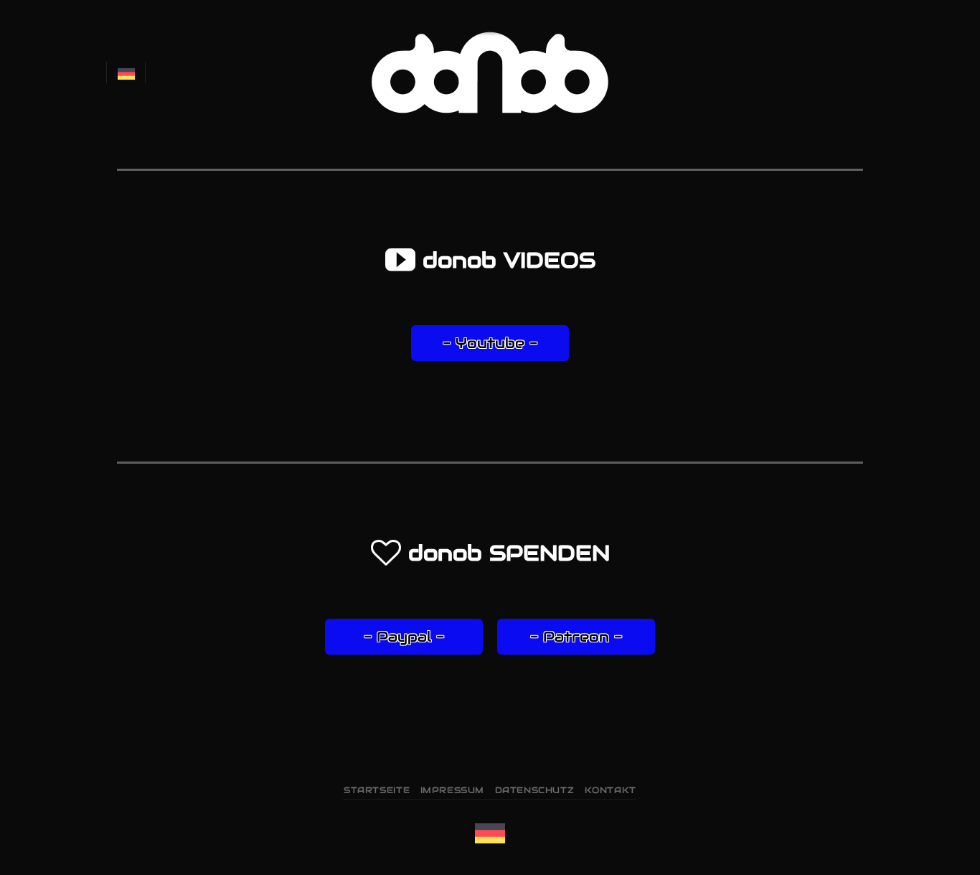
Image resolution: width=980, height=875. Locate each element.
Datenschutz (535, 790)
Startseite (377, 790)
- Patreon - (576, 636)
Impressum (452, 790)
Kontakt (610, 790)
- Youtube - (490, 343)
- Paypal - (404, 636)
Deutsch (126, 72)
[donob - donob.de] (490, 72)
